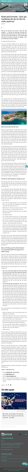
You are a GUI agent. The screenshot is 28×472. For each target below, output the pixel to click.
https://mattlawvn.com (11, 376)
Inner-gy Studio (17, 470)
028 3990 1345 (9, 372)
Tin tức (14, 8)
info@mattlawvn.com (10, 374)
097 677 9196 (16, 372)
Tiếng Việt (3, 1)
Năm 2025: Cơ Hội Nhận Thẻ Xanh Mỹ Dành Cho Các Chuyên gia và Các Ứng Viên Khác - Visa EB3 (13, 415)
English (10, 1)
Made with (10, 470)
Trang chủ (10, 8)
